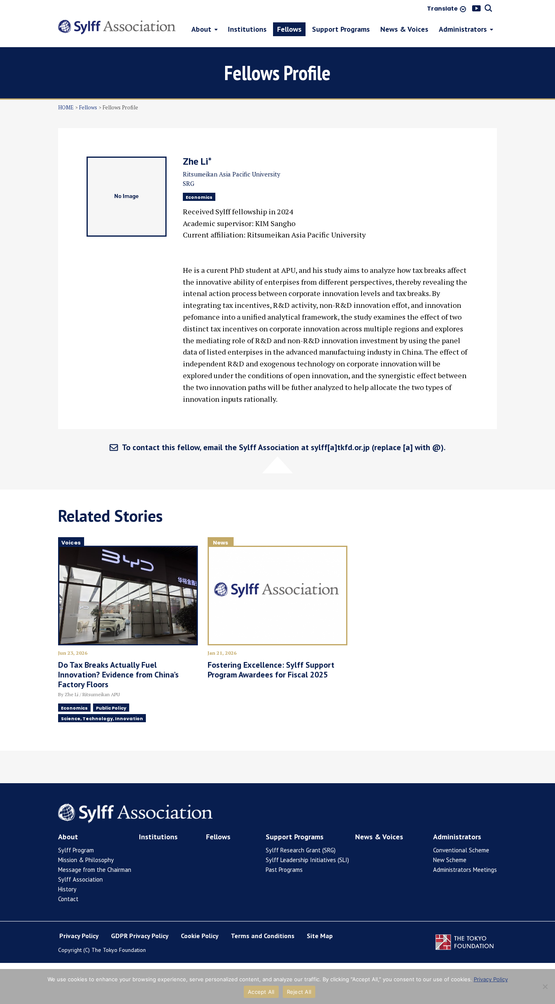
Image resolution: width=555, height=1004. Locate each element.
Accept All (261, 992)
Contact (68, 899)
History (67, 889)
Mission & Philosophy (86, 860)
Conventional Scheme (461, 850)
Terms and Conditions (263, 936)
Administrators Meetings (465, 869)
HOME (66, 107)
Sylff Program (76, 850)
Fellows (88, 107)
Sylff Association (80, 879)
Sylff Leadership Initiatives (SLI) (307, 860)
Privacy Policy (79, 936)
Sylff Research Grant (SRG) (301, 850)
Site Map (320, 936)
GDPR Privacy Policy (140, 936)
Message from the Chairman (94, 869)
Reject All (299, 992)
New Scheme (449, 860)
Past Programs (284, 869)
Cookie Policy (200, 936)
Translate (442, 9)
